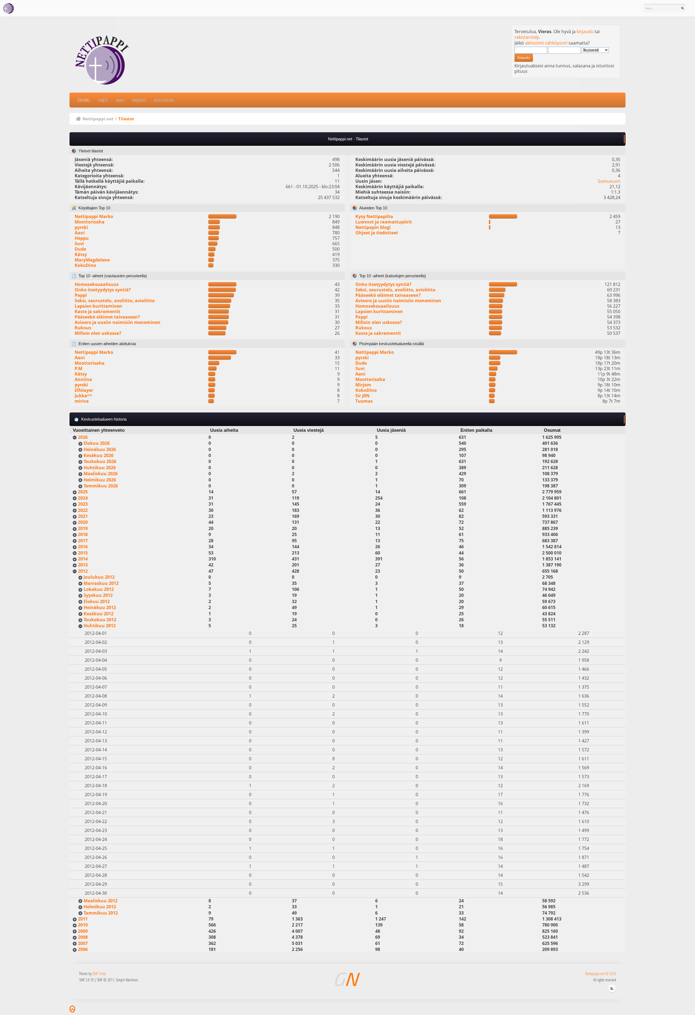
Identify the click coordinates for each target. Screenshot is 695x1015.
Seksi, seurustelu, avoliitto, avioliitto (115, 301)
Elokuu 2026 (97, 443)
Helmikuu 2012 (100, 907)
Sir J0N (362, 396)
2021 (83, 516)
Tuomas (364, 401)
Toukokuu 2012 (100, 620)
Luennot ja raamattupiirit (383, 222)
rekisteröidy (526, 37)
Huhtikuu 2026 (100, 468)
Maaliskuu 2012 (101, 901)
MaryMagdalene (92, 260)
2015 (83, 553)
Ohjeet (103, 100)
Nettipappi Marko (94, 216)
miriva (82, 401)
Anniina (83, 379)
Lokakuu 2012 (99, 589)
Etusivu (84, 100)
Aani (80, 233)
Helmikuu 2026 (100, 480)
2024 (83, 498)
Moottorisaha (90, 222)
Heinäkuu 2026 (100, 449)
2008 (83, 937)
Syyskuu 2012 (98, 595)
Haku (120, 100)
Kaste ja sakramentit (97, 311)
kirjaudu (585, 31)
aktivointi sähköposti (546, 43)
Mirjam (363, 385)
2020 (83, 522)
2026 (83, 437)
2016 (83, 547)
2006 (83, 949)
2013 (83, 565)
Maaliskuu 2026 (101, 474)
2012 (83, 571)
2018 (83, 534)
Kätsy (81, 254)
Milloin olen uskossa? (98, 333)
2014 (83, 559)
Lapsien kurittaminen (98, 306)
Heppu (82, 238)
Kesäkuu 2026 (98, 455)
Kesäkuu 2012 (98, 614)
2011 (83, 919)
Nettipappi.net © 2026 (600, 973)
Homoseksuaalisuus (97, 284)
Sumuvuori (609, 181)
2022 (83, 510)
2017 (83, 541)
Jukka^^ (83, 396)
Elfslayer (84, 390)
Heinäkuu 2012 (100, 607)
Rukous (83, 328)
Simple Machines (127, 979)
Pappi (81, 295)
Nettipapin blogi (373, 227)
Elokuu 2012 (97, 601)
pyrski (81, 227)
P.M (78, 368)
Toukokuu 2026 (100, 461)
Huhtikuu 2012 (100, 626)
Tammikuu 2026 (101, 486)
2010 (83, 925)
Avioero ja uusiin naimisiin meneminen (117, 322)
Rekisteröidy (164, 100)
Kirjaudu (139, 100)
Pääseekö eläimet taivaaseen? (107, 317)
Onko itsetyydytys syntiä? (103, 290)
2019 (83, 528)
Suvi (79, 244)
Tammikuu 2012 (101, 913)
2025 (83, 492)
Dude (80, 249)
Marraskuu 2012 (101, 583)
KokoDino (85, 265)
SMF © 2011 (105, 979)
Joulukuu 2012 (99, 577)
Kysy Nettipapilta (374, 216)
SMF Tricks (99, 973)
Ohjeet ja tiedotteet (376, 233)
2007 (83, 943)
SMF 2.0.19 (86, 979)
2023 (83, 504)
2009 (83, 931)
